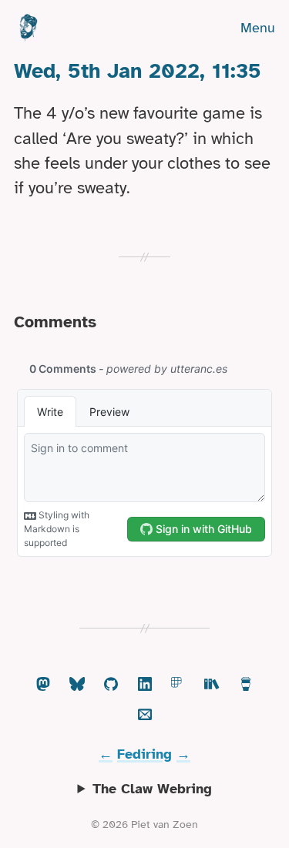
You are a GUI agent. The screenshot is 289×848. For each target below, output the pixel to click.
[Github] (111, 685)
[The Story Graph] (212, 685)
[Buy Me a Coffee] (246, 685)
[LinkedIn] (145, 685)
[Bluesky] (77, 685)
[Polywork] (178, 685)
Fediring (144, 754)
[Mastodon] (43, 685)
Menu (257, 27)
